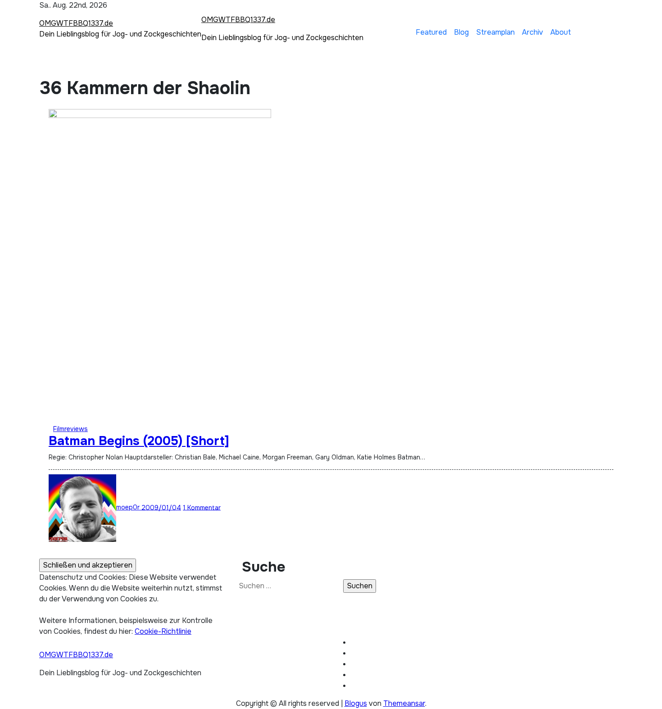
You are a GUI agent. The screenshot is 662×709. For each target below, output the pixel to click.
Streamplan (495, 32)
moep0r (128, 507)
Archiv (532, 32)
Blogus (356, 703)
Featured (431, 32)
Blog (461, 32)
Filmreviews (70, 429)
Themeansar (404, 703)
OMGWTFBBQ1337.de (76, 23)
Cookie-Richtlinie (163, 631)
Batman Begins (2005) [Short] (139, 441)
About (560, 32)
